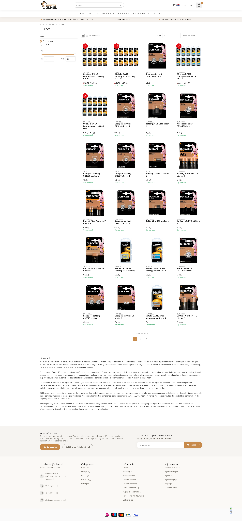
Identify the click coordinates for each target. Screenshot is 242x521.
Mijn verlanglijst (170, 480)
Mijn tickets (168, 476)
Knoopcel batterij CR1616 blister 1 (122, 125)
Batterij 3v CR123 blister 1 (157, 125)
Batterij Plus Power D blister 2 (187, 317)
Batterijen (154, 13)
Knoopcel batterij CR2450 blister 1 (185, 125)
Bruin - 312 (123, 13)
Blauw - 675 (138, 13)
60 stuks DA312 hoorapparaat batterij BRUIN (93, 76)
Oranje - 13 (108, 13)
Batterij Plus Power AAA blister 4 (94, 222)
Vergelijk (168, 484)
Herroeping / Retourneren (133, 496)
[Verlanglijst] (191, 5)
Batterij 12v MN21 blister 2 (188, 222)
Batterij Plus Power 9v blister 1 (93, 269)
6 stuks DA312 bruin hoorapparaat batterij (156, 317)
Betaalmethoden (129, 480)
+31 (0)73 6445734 (52, 486)
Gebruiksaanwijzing (131, 488)
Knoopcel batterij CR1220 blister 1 (122, 174)
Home (83, 13)
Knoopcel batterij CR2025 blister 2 (91, 317)
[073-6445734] (235, 507)
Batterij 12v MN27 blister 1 (157, 174)
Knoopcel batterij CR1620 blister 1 (91, 174)
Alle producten (170, 488)
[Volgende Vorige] (146, 339)
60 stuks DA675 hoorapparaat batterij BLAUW (187, 76)
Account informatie (172, 468)
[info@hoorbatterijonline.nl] (235, 510)
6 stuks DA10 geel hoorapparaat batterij (124, 269)
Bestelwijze (127, 472)
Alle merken (48, 41)
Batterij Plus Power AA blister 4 (188, 174)
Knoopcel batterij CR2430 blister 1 (185, 269)
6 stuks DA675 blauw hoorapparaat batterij (156, 269)
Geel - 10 (94, 13)
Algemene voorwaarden (133, 492)
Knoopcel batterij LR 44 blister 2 (125, 317)
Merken (51, 24)
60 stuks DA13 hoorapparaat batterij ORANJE (124, 76)
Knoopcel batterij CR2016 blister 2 (154, 75)
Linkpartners (128, 500)
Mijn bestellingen (171, 472)
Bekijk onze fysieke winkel (78, 447)
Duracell (62, 24)
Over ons (126, 468)
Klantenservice (50, 447)
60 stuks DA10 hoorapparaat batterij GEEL (93, 126)
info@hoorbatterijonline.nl (55, 500)
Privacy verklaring (130, 484)
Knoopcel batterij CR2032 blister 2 (122, 222)
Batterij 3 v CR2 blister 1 (157, 221)
